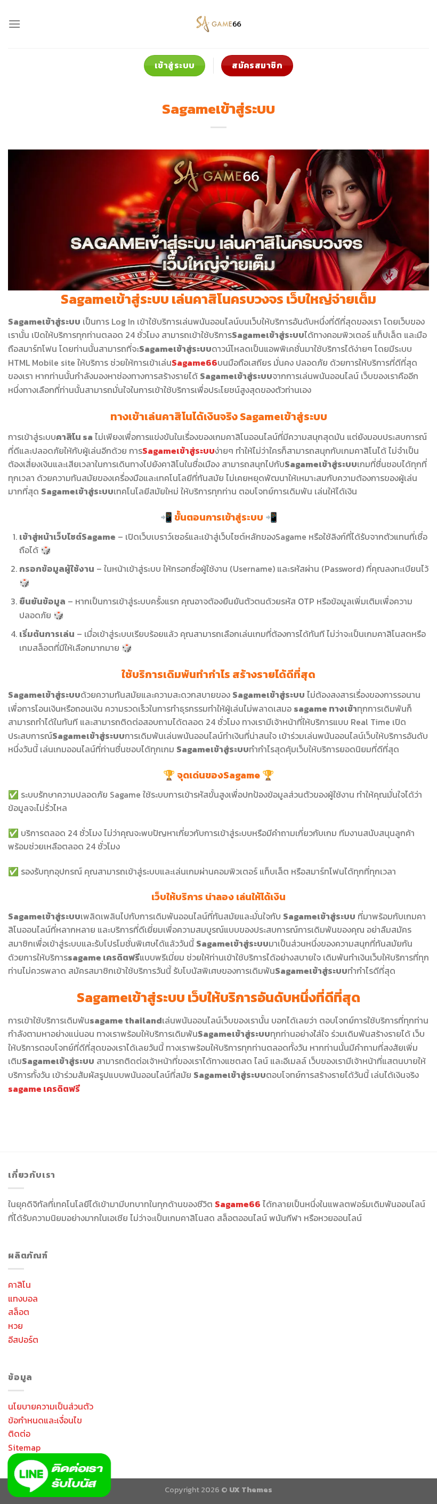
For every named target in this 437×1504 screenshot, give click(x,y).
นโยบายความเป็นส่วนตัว (50, 1406)
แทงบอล (23, 1298)
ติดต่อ (19, 1433)
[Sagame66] (218, 24)
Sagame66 (238, 1204)
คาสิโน (19, 1284)
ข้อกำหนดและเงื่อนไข (45, 1420)
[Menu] (14, 24)
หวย (15, 1325)
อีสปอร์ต (23, 1339)
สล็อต (18, 1311)
